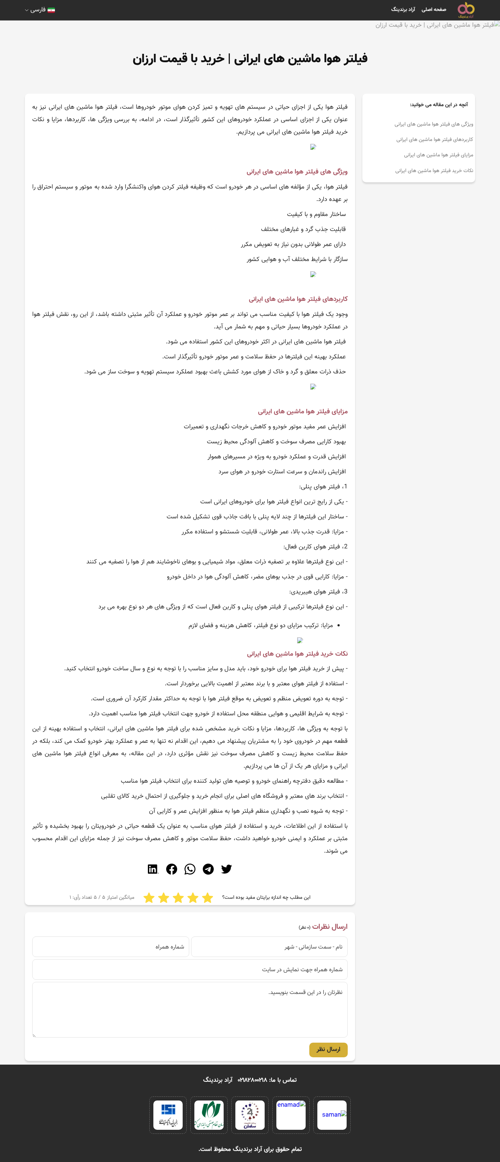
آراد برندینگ (403, 10)
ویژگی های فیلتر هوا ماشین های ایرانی (434, 124)
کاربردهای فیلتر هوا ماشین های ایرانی (434, 140)
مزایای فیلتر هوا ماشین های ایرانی (438, 155)
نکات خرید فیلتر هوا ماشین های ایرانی (434, 171)
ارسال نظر (328, 1049)
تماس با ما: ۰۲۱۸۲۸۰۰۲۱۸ (267, 1080)
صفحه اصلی (434, 10)
